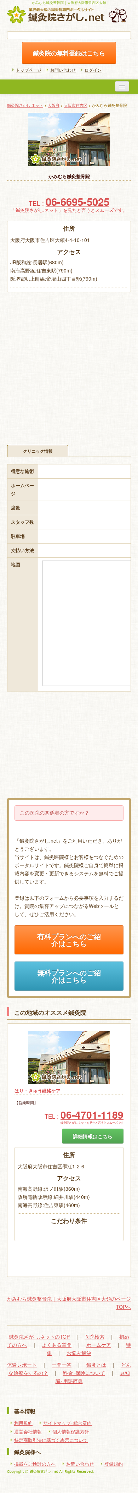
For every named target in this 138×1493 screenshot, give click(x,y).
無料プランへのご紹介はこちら (69, 976)
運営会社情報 (28, 1431)
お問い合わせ (63, 70)
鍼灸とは (96, 1364)
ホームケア (98, 1344)
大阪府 (53, 105)
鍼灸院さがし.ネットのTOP (39, 1336)
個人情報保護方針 (70, 1431)
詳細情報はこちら (93, 1136)
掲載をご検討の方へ (35, 1464)
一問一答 (61, 1364)
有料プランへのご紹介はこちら (69, 939)
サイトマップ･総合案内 (67, 1423)
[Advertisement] (69, 365)
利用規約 (23, 1423)
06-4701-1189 (92, 1114)
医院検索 (94, 1336)
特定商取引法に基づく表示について (51, 1440)
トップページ (28, 70)
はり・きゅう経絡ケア (38, 1090)
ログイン (93, 70)
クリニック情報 (38, 451)
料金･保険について (84, 1372)
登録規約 (113, 1464)
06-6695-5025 (77, 201)
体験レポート (22, 1364)
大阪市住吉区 (75, 105)
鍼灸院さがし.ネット (25, 105)
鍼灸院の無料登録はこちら (69, 52)
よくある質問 (56, 1344)
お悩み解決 (79, 1352)
